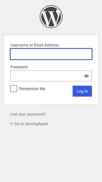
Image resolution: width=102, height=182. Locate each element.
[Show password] (86, 75)
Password (19, 66)
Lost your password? (28, 114)
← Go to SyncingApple (29, 123)
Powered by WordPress (51, 16)
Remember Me (32, 88)
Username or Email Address (34, 45)
